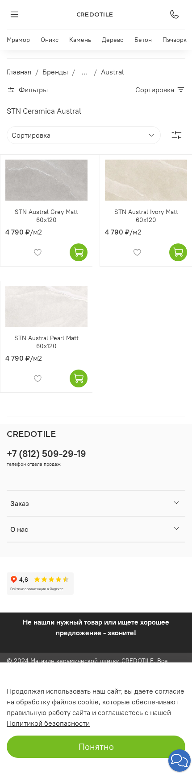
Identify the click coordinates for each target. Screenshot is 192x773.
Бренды (55, 71)
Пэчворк (175, 40)
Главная (19, 71)
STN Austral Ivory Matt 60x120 (146, 216)
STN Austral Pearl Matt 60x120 (46, 342)
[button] (179, 760)
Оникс (49, 40)
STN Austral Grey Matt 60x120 (46, 216)
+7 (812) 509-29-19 (46, 454)
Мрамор (18, 40)
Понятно (96, 746)
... (84, 72)
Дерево (113, 40)
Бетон (143, 40)
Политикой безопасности (48, 723)
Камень (80, 40)
